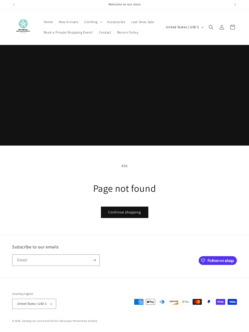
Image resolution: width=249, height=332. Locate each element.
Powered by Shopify (85, 321)
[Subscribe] (94, 260)
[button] (92, 22)
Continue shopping (124, 212)
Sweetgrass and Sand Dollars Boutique (47, 321)
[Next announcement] (235, 4)
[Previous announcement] (14, 4)
